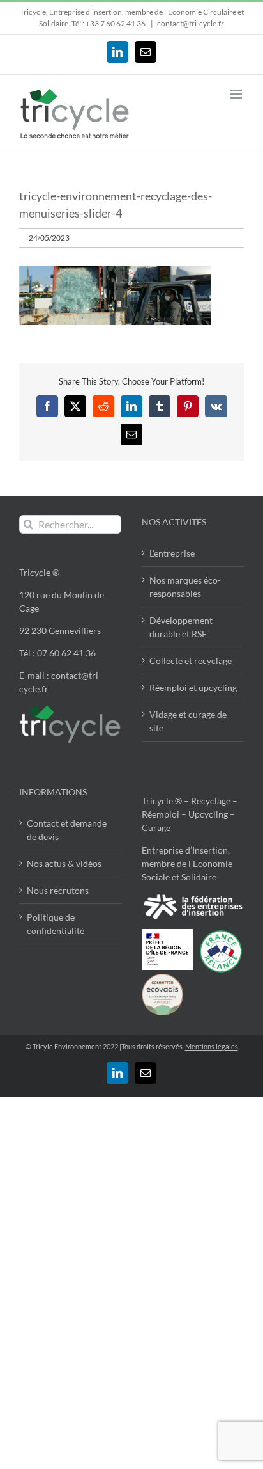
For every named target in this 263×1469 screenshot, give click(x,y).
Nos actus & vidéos (64, 863)
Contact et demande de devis (67, 830)
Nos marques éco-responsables (185, 587)
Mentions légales (211, 1046)
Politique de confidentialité (55, 924)
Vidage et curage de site (188, 721)
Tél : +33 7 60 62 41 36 (109, 23)
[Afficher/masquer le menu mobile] (237, 94)
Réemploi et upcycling (193, 687)
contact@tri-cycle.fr (190, 23)
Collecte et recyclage (190, 660)
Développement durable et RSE (181, 627)
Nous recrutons (58, 890)
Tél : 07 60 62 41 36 (57, 652)
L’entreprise (172, 553)
